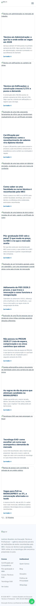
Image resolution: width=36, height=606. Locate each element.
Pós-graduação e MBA (7, 570)
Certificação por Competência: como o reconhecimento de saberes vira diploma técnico (16, 139)
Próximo (11, 517)
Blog (21, 569)
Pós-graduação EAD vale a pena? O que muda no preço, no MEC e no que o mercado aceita (17, 239)
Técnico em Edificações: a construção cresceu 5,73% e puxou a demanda (17, 88)
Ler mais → (7, 56)
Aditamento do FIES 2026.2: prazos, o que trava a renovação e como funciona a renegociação (17, 291)
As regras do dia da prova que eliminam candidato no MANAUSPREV (17, 393)
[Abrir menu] (32, 3)
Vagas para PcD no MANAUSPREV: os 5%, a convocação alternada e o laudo (15, 495)
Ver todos (4, 586)
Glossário (23, 574)
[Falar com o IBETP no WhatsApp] (31, 601)
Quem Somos (24, 564)
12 (6, 517)
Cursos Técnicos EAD (7, 576)
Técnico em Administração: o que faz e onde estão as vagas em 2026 (18, 39)
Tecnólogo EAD (7, 581)
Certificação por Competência (7, 564)
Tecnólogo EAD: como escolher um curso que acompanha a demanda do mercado (16, 443)
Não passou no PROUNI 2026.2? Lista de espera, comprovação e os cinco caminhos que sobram (15, 343)
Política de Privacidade (24, 579)
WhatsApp (23, 585)
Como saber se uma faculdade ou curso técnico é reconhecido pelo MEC (17, 189)
